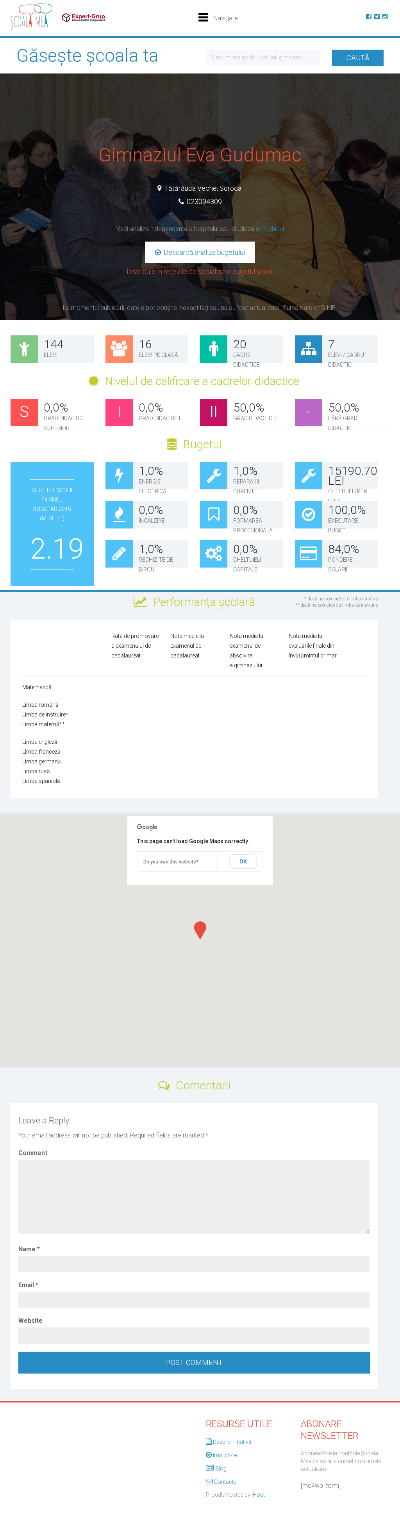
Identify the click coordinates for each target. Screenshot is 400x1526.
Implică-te (225, 1455)
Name (29, 1249)
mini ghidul (270, 229)
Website (30, 1320)
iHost (258, 1495)
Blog (221, 1468)
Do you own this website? (170, 862)
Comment (32, 1153)
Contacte (225, 1482)
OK (243, 861)
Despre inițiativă (232, 1442)
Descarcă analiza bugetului (203, 252)
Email (28, 1285)
